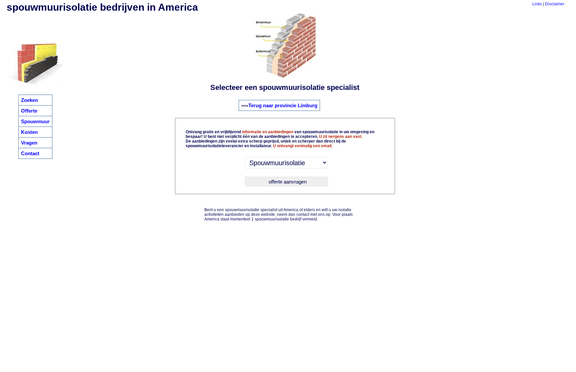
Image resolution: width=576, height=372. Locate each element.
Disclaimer (554, 4)
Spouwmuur (35, 121)
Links (537, 4)
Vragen (29, 143)
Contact (30, 153)
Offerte (29, 111)
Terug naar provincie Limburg (282, 105)
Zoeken (29, 100)
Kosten (29, 132)
